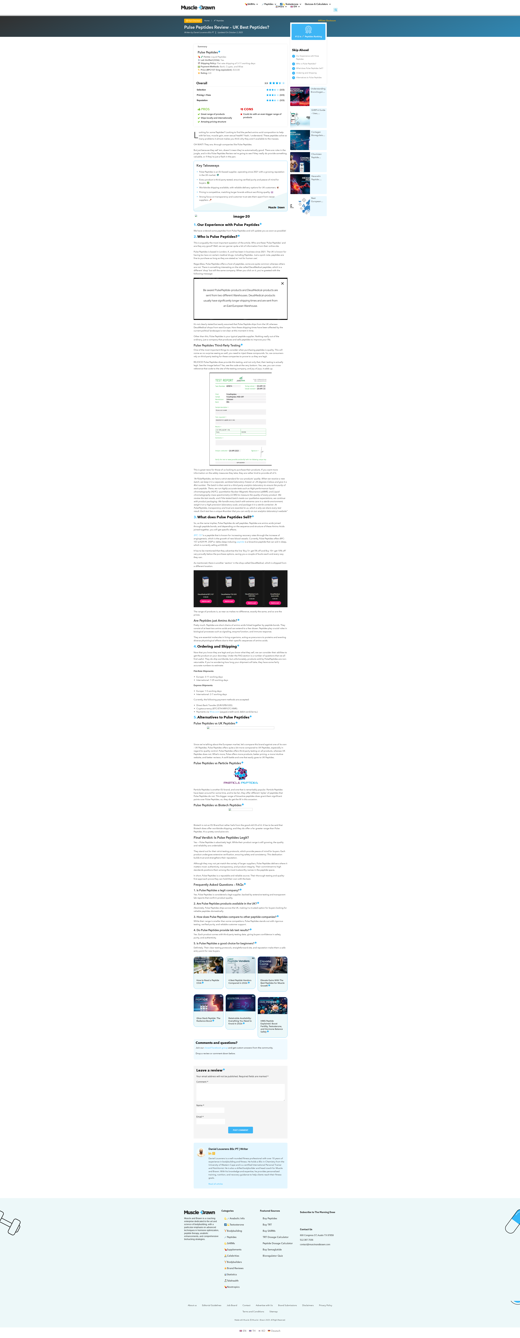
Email (200, 1117)
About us (192, 1305)
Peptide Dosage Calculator (278, 1243)
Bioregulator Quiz (273, 1255)
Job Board (232, 1305)
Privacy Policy (325, 1305)
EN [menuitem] (244, 1330)
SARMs (251, 4)
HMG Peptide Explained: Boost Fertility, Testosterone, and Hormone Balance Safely (272, 1026)
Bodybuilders (234, 1262)
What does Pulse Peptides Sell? (309, 68)
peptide (240, 541)
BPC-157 (198, 535)
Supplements (234, 1249)
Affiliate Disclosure (327, 20)
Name (200, 1105)
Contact (246, 1305)
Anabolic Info (237, 1218)
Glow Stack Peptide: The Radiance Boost (208, 1019)
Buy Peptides (270, 1218)
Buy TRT (267, 1224)
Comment (202, 1082)
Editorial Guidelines (211, 1305)
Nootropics (233, 1287)
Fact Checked (194, 21)
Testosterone (291, 4)
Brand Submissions (287, 1305)
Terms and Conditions (253, 1311)
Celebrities (233, 1255)
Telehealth (233, 1280)
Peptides (268, 4)
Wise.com (214, 711)
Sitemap (273, 1311)
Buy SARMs (269, 1231)
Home (206, 21)
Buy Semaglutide (272, 1249)
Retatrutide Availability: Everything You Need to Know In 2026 (240, 1021)
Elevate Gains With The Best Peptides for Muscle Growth (273, 983)
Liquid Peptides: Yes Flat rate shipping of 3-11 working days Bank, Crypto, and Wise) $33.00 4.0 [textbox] (227, 65)
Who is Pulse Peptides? (306, 64)
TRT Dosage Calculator (276, 1237)
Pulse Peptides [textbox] (208, 52)
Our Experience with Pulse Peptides (307, 57)
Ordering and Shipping (306, 73)
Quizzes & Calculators (316, 4)
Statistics (232, 1274)
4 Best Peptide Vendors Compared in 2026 (239, 981)
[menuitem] (295, 6)
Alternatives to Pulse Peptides (309, 77)
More (281, 6)
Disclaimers (308, 1305)
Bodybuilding (234, 1231)
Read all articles (216, 1184)
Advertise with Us (264, 1305)
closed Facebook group (216, 1047)
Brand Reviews (235, 1268)
